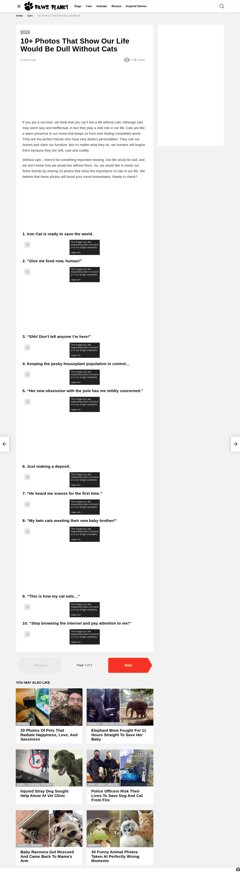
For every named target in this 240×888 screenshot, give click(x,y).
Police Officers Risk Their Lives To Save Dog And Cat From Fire (117, 795)
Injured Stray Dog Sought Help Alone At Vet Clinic (44, 793)
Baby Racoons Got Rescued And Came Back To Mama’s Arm (47, 856)
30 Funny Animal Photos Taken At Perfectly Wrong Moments (115, 856)
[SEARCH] (222, 6)
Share (27, 245)
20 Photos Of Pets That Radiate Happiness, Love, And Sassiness (49, 734)
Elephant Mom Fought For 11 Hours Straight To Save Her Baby (118, 734)
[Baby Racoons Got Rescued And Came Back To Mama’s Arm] (49, 828)
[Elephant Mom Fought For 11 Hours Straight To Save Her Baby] (120, 707)
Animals (101, 6)
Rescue (116, 6)
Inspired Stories (136, 6)
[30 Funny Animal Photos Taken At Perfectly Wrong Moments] (120, 828)
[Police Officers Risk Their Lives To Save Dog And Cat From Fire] (120, 768)
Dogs (77, 6)
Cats (89, 6)
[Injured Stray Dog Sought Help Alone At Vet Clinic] (49, 768)
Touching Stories (114, 724)
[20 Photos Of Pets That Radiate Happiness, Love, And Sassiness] (49, 707)
